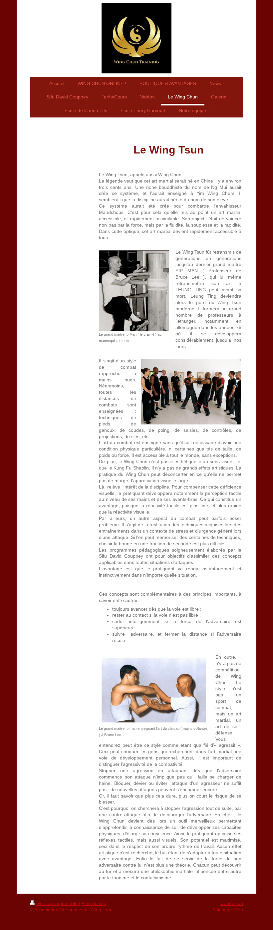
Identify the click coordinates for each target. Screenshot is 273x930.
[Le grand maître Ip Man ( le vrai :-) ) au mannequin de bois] (134, 290)
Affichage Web (227, 909)
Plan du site (94, 903)
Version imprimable (57, 903)
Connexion (231, 903)
